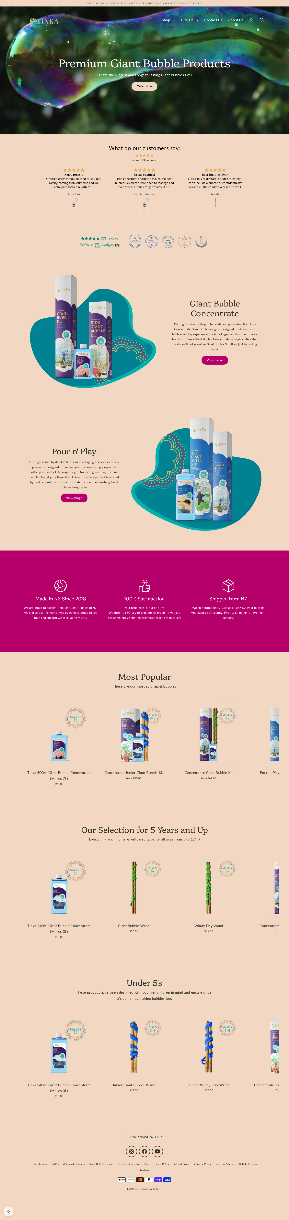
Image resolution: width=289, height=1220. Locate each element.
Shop (166, 20)
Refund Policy (181, 1164)
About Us (235, 20)
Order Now (144, 86)
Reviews (145, 1170)
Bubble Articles (248, 1164)
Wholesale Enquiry (74, 1164)
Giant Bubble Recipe (101, 1164)
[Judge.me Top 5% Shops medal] (201, 241)
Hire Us (187, 20)
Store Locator (40, 1164)
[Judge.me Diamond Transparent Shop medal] (151, 241)
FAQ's (55, 1164)
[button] (141, 212)
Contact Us (213, 20)
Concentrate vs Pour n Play (133, 1164)
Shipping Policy (202, 1164)
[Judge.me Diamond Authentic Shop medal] (135, 241)
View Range (215, 360)
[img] (144, 155)
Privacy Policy (161, 1164)
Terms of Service (225, 1164)
